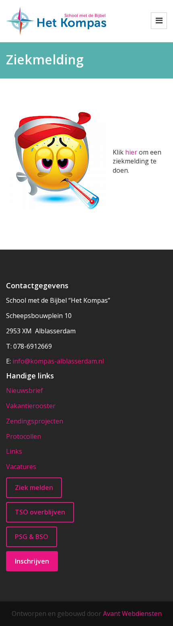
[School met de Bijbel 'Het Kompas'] (56, 20)
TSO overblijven (40, 512)
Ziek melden (34, 487)
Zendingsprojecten (34, 421)
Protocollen (23, 436)
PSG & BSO (31, 536)
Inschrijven (32, 561)
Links (14, 451)
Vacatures (21, 466)
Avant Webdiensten (132, 613)
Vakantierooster (31, 405)
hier (131, 152)
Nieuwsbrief (24, 390)
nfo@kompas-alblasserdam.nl (59, 361)
